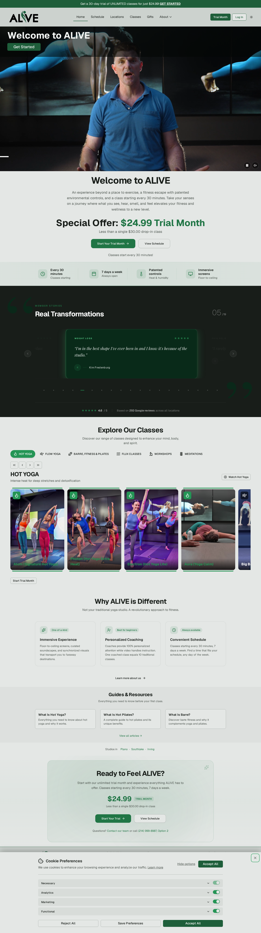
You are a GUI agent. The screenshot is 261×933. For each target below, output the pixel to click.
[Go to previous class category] (14, 465)
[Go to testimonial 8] (111, 390)
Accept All (210, 864)
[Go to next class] (30, 465)
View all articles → (130, 735)
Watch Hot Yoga (238, 477)
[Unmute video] (255, 165)
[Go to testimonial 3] (63, 390)
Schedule (97, 17)
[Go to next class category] (38, 465)
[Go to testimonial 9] (121, 390)
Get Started (23, 46)
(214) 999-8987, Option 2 (153, 831)
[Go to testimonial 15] (178, 390)
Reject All (68, 923)
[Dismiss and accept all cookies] (255, 857)
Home (80, 17)
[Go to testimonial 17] (198, 390)
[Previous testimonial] (27, 353)
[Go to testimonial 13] (159, 390)
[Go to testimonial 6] (92, 390)
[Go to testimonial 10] (130, 390)
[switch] (216, 883)
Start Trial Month (23, 580)
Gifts (150, 17)
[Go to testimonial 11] (140, 390)
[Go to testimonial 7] (101, 390)
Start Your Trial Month (111, 243)
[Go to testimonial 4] (73, 390)
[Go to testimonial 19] (217, 390)
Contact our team (118, 831)
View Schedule (154, 243)
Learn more (155, 867)
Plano (124, 749)
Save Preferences (130, 923)
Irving (150, 749)
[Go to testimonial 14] (169, 390)
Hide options (186, 864)
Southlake (137, 749)
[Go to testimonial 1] (44, 390)
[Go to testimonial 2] (53, 390)
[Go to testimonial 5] (82, 390)
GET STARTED (170, 4)
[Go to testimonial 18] (207, 390)
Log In (239, 17)
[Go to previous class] (22, 465)
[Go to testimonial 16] (188, 390)
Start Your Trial (110, 818)
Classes (135, 17)
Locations (117, 17)
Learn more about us (128, 678)
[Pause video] (247, 165)
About (164, 17)
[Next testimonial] (233, 353)
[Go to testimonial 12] (150, 390)
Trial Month (220, 17)
